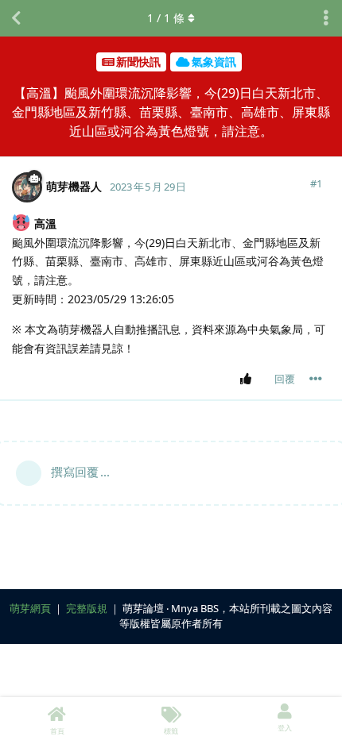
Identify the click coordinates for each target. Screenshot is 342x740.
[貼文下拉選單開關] (315, 378)
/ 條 (166, 17)
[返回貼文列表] (16, 18)
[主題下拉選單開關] (326, 18)
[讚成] (248, 379)
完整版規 (86, 608)
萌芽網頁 (30, 608)
